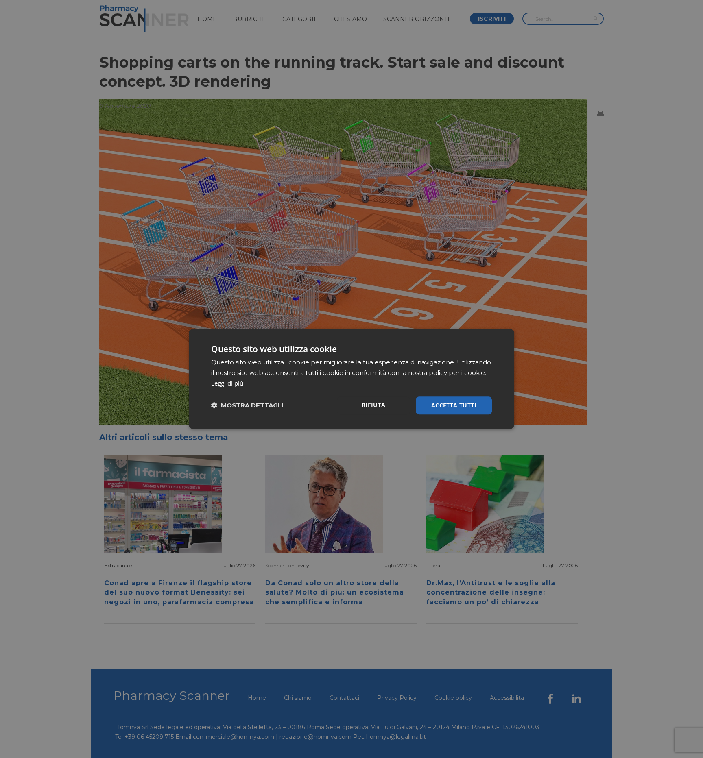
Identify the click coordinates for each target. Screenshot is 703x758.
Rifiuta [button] (374, 405)
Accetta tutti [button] (453, 405)
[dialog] (351, 379)
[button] (247, 405)
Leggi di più (227, 383)
